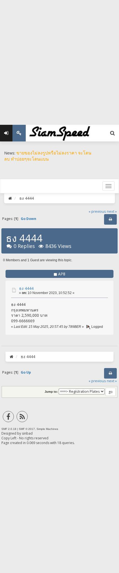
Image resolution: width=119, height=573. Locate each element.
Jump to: (51, 391)
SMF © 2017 (27, 428)
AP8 (61, 274)
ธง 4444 (26, 288)
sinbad (27, 433)
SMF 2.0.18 (8, 428)
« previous (97, 211)
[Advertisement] (59, 59)
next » (112, 211)
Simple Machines (47, 428)
